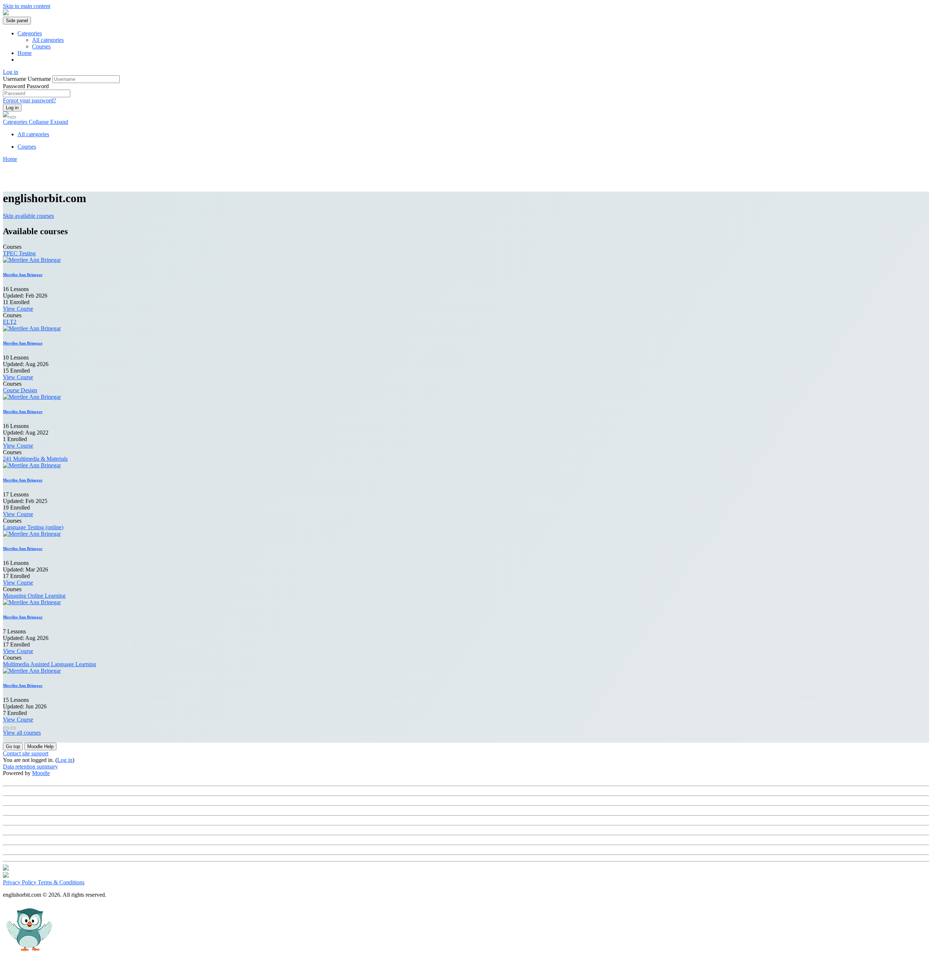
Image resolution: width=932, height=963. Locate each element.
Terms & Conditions (61, 882)
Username (15, 79)
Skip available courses (28, 216)
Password (14, 86)
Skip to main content (26, 6)
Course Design (20, 390)
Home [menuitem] (24, 53)
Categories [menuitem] (29, 33)
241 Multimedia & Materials (35, 459)
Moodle (41, 773)
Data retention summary (30, 766)
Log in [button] (10, 72)
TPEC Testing (19, 253)
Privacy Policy (20, 882)
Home (10, 159)
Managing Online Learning (34, 596)
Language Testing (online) (33, 527)
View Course (18, 309)
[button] (13, 746)
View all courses (22, 733)
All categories (48, 40)
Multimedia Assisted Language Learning (49, 664)
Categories (35, 122)
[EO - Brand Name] (6, 13)
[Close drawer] (13, 117)
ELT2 (9, 322)
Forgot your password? (29, 100)
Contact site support (25, 753)
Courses (41, 46)
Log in (12, 107)
